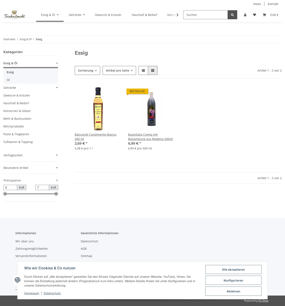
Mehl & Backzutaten (17, 119)
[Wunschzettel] (254, 15)
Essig (10, 72)
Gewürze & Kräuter (16, 95)
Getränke (9, 88)
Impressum (31, 293)
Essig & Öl (10, 63)
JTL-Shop (263, 300)
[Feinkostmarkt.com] (14, 15)
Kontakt (273, 4)
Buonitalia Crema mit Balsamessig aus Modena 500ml (150, 136)
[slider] (5, 194)
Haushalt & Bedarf (16, 103)
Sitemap (86, 256)
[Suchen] (232, 14)
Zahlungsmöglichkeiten (31, 249)
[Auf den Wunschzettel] (114, 92)
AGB (84, 249)
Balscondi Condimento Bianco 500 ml (95, 136)
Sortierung (85, 70)
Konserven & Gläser (17, 111)
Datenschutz (89, 241)
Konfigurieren (233, 280)
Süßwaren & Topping (18, 142)
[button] (245, 15)
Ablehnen (233, 291)
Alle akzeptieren (233, 269)
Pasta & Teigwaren (16, 134)
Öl (8, 80)
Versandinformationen (31, 256)
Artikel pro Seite (117, 70)
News (257, 4)
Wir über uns (24, 241)
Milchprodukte (13, 126)
